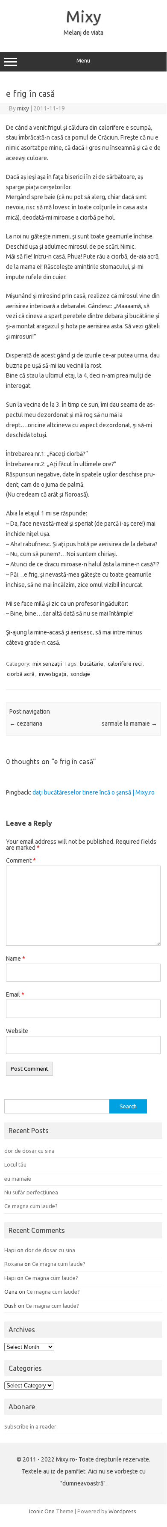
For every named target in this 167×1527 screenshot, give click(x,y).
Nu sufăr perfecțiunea (31, 1192)
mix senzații (47, 664)
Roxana (13, 1264)
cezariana (25, 723)
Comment (21, 860)
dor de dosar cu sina (29, 1151)
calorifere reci (125, 664)
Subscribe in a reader (30, 1426)
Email (15, 994)
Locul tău (15, 1164)
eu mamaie (17, 1179)
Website (17, 1030)
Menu (83, 60)
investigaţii (52, 674)
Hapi (10, 1250)
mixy (23, 108)
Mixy (83, 16)
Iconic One (42, 1511)
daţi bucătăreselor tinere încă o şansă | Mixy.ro (93, 792)
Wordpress (122, 1511)
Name (15, 958)
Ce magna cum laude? (31, 1206)
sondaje (80, 674)
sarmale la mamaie (129, 723)
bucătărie (91, 664)
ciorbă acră (21, 674)
